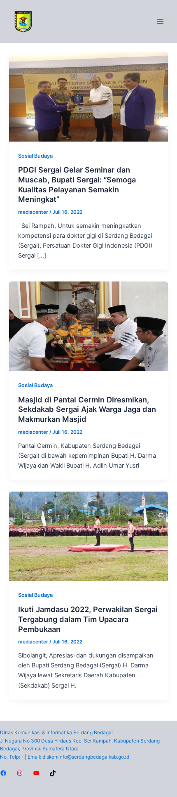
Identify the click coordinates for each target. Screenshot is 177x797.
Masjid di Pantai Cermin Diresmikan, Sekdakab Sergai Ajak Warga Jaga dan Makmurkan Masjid (87, 409)
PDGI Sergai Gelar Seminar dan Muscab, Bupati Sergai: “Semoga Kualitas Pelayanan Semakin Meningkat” (77, 184)
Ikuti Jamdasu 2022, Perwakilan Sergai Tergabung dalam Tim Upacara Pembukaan (88, 619)
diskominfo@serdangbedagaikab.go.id (85, 757)
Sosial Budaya (35, 156)
